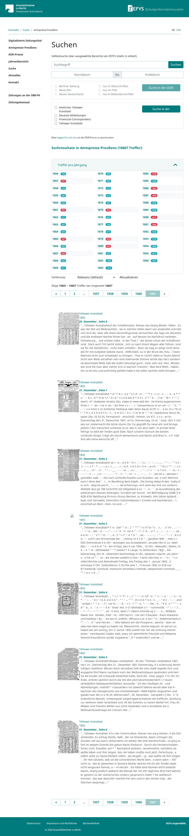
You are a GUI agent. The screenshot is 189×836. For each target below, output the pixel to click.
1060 (138, 294)
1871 (100, 180)
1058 (110, 294)
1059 (124, 294)
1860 (55, 202)
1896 (146, 260)
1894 (146, 246)
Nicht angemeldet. (176, 823)
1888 (146, 202)
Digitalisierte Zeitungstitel (25, 40)
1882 (100, 260)
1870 (100, 173)
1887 (146, 195)
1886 (146, 188)
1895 (146, 253)
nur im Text (110, 90)
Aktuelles (14, 75)
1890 (146, 217)
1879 (100, 238)
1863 (55, 224)
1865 (55, 238)
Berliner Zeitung (69, 86)
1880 (100, 246)
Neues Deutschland (71, 94)
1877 (100, 224)
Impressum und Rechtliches (62, 823)
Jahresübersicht (18, 61)
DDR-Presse (15, 54)
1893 (146, 238)
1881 (100, 253)
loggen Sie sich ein (66, 137)
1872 (100, 188)
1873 (100, 195)
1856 (55, 173)
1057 (96, 294)
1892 (146, 231)
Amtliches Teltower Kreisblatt (71, 109)
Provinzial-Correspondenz (75, 119)
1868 (55, 260)
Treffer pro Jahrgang (72, 165)
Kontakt (13, 82)
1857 (55, 180)
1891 (146, 224)
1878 (100, 231)
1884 (146, 173)
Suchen (176, 65)
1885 (146, 180)
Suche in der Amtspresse (161, 109)
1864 (55, 231)
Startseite (13, 30)
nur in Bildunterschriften (118, 94)
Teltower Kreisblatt (71, 123)
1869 (55, 267)
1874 (100, 202)
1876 (100, 217)
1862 (55, 217)
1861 (55, 209)
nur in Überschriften (115, 86)
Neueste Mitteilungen (72, 115)
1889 (146, 209)
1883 (100, 267)
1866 (55, 246)
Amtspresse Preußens (22, 47)
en (179, 30)
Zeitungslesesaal (19, 102)
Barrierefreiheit (91, 823)
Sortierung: (58, 277)
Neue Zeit (65, 90)
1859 (55, 195)
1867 (55, 253)
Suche (26, 30)
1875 (100, 209)
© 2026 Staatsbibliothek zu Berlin (63, 829)
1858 (55, 188)
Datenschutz (34, 823)
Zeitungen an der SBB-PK (24, 95)
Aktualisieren (129, 277)
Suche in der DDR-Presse (161, 88)
